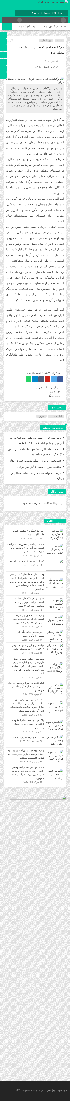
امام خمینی (56, 416)
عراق (41, 416)
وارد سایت (32, 503)
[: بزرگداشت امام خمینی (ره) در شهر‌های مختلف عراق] (9, 72)
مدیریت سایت (36, 387)
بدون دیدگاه (54, 395)
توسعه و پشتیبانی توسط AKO (29, 1090)
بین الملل (46, 40)
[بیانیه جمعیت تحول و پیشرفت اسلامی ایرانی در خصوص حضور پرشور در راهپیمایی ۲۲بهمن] (35, 621)
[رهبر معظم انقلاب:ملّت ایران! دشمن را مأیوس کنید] (35, 635)
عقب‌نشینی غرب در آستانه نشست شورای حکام (36, 460)
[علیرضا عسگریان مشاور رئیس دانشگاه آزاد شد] (35, 534)
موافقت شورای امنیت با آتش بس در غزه (39, 466)
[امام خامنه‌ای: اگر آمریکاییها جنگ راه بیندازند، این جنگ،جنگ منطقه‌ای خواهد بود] (35, 688)
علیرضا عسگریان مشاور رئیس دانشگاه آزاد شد (42, 26)
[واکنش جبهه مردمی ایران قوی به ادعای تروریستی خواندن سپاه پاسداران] (35, 725)
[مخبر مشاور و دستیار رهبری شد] (35, 740)
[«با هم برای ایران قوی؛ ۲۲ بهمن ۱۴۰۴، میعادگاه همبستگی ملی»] (35, 649)
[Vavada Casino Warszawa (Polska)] (35, 564)
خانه (59, 40)
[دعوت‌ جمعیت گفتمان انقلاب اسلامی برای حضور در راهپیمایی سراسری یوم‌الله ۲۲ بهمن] (35, 604)
